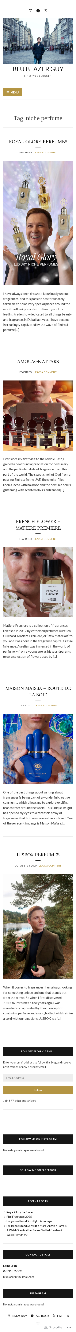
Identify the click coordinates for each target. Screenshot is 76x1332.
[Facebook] (38, 10)
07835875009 (12, 1271)
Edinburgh (10, 1265)
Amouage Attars (38, 361)
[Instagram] (30, 10)
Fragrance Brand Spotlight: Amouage (29, 1221)
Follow (38, 1090)
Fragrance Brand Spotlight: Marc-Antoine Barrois (36, 1225)
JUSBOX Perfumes (38, 855)
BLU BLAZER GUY (38, 69)
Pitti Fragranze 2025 (19, 1216)
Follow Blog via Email (38, 1051)
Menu (15, 92)
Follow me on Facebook (38, 1170)
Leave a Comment (45, 152)
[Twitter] (46, 10)
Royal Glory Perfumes (38, 141)
